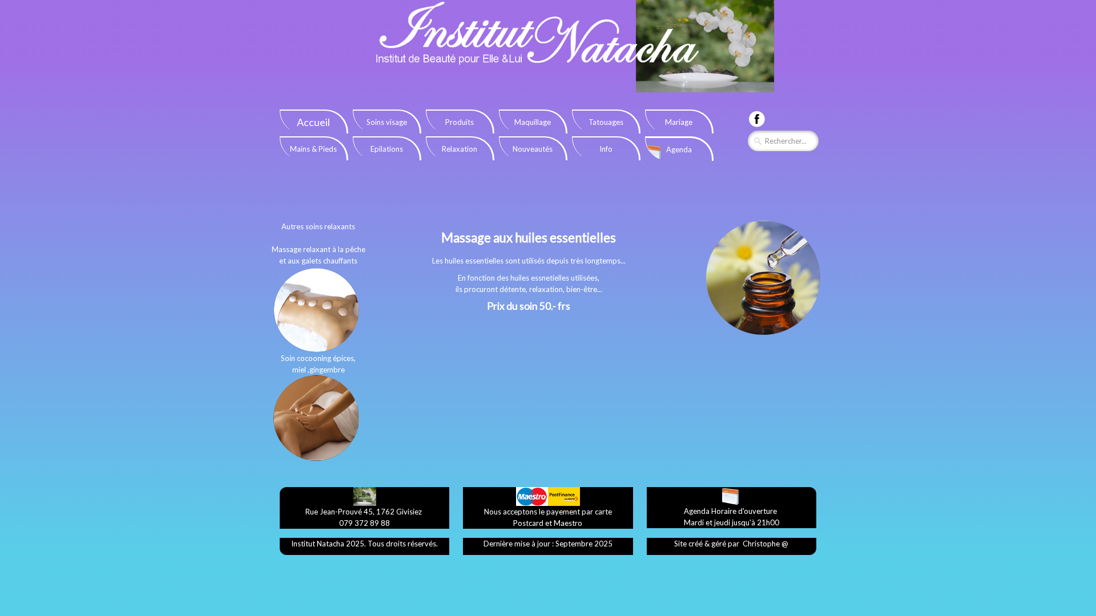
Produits (459, 122)
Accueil (313, 122)
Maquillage (532, 122)
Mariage (678, 122)
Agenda (679, 149)
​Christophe (761, 543)
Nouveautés (533, 148)
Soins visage (386, 122)
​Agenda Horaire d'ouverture (730, 511)
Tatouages (606, 122)
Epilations (386, 148)
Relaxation (459, 148)
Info (606, 148)
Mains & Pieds (313, 148)
